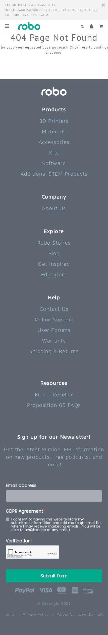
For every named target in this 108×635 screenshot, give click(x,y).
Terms (9, 614)
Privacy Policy (35, 614)
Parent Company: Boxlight (80, 614)
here (84, 47)
